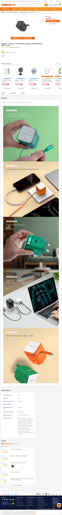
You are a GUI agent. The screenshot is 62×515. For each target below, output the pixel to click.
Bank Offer (29, 9)
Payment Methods (30, 500)
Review (22, 93)
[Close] (60, 512)
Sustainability (19, 502)
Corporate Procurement (21, 505)
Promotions (21, 9)
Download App (31, 1)
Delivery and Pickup (41, 499)
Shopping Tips (44, 9)
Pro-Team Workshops (41, 505)
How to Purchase (30, 499)
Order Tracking (45, 1)
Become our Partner (20, 504)
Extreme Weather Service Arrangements (44, 508)
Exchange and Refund (41, 502)
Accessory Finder (30, 502)
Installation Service (41, 500)
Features (3, 93)
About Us (18, 499)
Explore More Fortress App (56, 504)
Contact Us (29, 508)
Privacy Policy (33, 513)
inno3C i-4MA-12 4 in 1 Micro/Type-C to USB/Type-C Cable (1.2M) (47, 81)
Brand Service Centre (30, 505)
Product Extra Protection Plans (43, 504)
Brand (14, 9)
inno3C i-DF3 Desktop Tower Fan (6, 81)
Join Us (18, 500)
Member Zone (53, 9)
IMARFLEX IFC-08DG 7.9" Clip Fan (20, 81)
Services (36, 9)
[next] (59, 9)
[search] (46, 5)
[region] (31, 512)
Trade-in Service (40, 507)
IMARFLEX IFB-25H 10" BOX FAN (33, 81)
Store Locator (38, 1)
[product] (7, 71)
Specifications (13, 93)
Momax (3, 44)
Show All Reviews (18, 485)
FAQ (27, 507)
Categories (7, 9)
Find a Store (4, 502)
